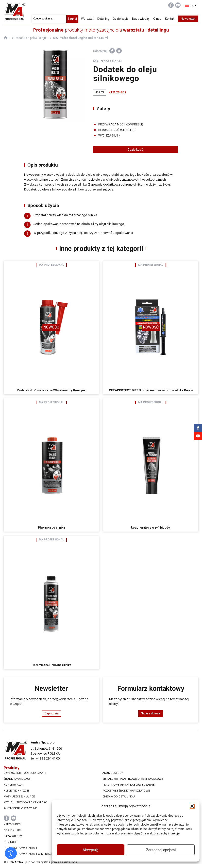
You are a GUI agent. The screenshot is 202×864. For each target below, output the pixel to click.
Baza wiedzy (141, 18)
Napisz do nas (150, 713)
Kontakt (170, 18)
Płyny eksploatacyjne (20, 808)
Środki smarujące (17, 778)
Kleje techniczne (16, 790)
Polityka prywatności (20, 848)
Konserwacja (13, 784)
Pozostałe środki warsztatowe (126, 790)
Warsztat (87, 18)
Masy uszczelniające (19, 796)
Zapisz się (51, 713)
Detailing (103, 18)
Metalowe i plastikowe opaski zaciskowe (132, 778)
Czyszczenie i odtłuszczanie (25, 773)
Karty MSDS (12, 824)
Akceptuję (91, 850)
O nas (157, 18)
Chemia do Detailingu (118, 796)
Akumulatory (112, 773)
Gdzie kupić (120, 18)
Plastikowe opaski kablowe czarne (128, 784)
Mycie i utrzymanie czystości (26, 802)
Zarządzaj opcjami (161, 850)
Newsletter (188, 18)
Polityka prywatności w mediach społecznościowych (44, 854)
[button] (192, 806)
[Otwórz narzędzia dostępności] (11, 853)
